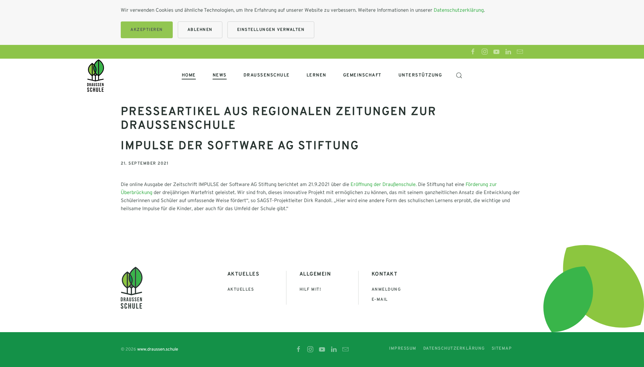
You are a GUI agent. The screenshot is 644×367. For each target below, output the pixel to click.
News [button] (220, 75)
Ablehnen (200, 30)
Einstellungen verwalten (271, 30)
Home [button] (189, 75)
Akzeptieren (146, 30)
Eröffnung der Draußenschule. (384, 185)
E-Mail (380, 299)
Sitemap (502, 348)
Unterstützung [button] (420, 75)
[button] (458, 75)
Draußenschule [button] (267, 75)
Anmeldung (386, 289)
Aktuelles (240, 289)
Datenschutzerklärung (459, 10)
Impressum (403, 348)
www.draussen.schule (157, 349)
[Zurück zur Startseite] (95, 75)
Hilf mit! (310, 289)
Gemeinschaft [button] (362, 75)
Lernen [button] (316, 75)
